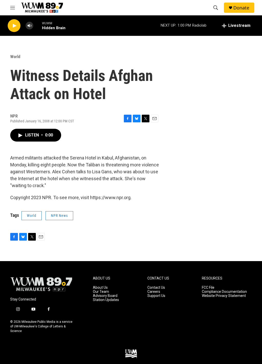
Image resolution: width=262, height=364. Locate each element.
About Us (100, 288)
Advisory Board (105, 296)
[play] (14, 26)
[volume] (29, 25)
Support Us (156, 296)
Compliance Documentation (224, 292)
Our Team (101, 292)
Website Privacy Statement (224, 296)
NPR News (59, 215)
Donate (241, 7)
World (15, 56)
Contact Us (156, 288)
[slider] (37, 25)
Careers (153, 292)
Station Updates (106, 300)
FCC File (208, 288)
